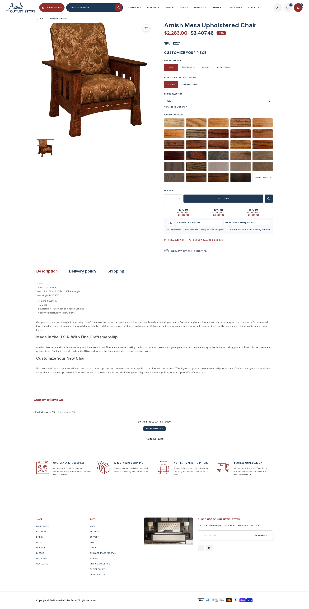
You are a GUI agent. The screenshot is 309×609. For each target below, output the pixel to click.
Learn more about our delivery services (249, 229)
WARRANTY (95, 558)
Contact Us (42, 564)
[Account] (277, 7)
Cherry (205, 67)
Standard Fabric (190, 84)
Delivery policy (82, 271)
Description (47, 271)
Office (39, 542)
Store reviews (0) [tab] (66, 412)
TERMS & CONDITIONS (100, 564)
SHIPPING (94, 531)
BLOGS (93, 547)
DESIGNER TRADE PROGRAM (103, 553)
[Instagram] (209, 548)
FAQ (92, 542)
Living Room (42, 526)
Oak (171, 67)
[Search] (118, 7)
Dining (39, 537)
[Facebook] (201, 548)
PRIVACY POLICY (97, 574)
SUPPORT (94, 537)
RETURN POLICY (97, 569)
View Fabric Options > (175, 106)
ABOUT (93, 526)
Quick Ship (41, 558)
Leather (171, 84)
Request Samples (263, 177)
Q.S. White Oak (223, 67)
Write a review (154, 428)
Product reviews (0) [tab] (45, 412)
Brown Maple (188, 67)
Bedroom (41, 531)
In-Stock (40, 553)
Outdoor (41, 547)
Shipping (116, 271)
